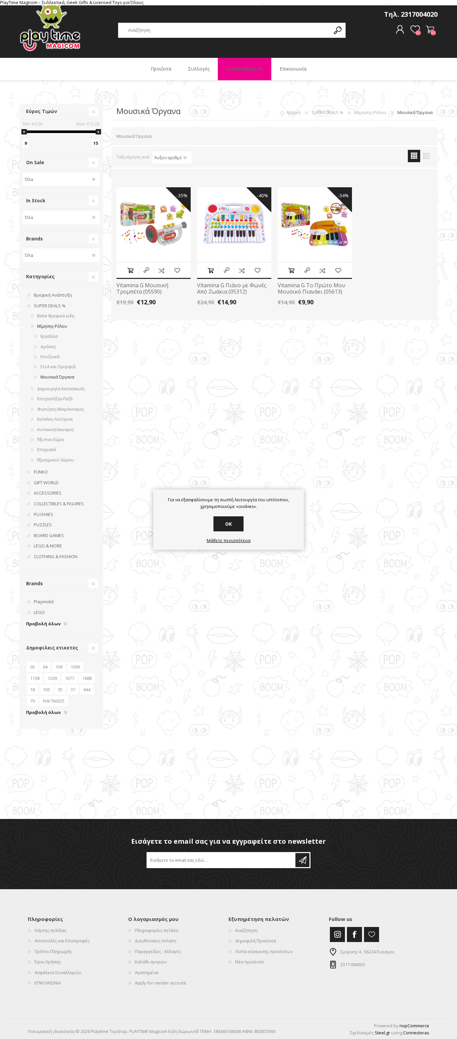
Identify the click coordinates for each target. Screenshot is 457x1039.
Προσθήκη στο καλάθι (130, 270)
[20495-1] (315, 224)
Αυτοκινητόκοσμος (55, 429)
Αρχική (293, 112)
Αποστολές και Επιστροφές (61, 941)
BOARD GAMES (49, 535)
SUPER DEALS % (50, 306)
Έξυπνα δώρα (50, 439)
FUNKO (41, 472)
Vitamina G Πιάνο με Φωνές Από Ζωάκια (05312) (232, 288)
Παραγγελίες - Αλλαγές (158, 951)
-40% (262, 195)
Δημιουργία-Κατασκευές (61, 389)
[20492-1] (153, 224)
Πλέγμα (414, 156)
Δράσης (48, 346)
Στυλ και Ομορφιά (58, 367)
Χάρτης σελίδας (50, 930)
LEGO (39, 612)
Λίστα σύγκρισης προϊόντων (264, 951)
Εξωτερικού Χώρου (55, 460)
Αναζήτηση (246, 930)
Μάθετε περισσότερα (229, 540)
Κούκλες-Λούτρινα (55, 419)
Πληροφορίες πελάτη (156, 930)
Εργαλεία (49, 336)
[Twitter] (337, 934)
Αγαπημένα (146, 972)
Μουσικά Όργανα (57, 377)
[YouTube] (371, 934)
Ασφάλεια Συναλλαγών (57, 972)
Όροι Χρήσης (47, 962)
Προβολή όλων (43, 624)
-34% (343, 195)
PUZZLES (43, 525)
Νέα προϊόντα (249, 962)
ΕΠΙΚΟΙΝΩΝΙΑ (47, 983)
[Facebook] (354, 934)
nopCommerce (414, 1026)
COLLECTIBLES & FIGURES (59, 504)
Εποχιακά (46, 449)
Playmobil (44, 602)
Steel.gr (382, 1033)
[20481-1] (234, 224)
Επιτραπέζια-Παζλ (55, 399)
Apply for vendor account (160, 983)
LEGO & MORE (48, 546)
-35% (181, 195)
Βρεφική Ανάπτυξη (53, 295)
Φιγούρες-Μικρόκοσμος (60, 409)
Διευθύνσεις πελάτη (155, 941)
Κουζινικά (50, 356)
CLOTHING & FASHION (55, 556)
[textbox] (224, 30)
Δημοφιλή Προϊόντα (255, 941)
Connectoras (416, 1033)
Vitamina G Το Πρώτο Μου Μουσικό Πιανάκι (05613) (311, 288)
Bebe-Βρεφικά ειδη (55, 316)
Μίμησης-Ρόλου (52, 326)
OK (228, 524)
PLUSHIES (43, 514)
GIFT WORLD (46, 483)
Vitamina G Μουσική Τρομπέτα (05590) (142, 288)
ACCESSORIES (48, 493)
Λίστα (426, 156)
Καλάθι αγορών (430, 29)
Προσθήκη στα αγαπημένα (177, 270)
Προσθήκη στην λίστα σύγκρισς (161, 270)
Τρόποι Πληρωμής (53, 951)
